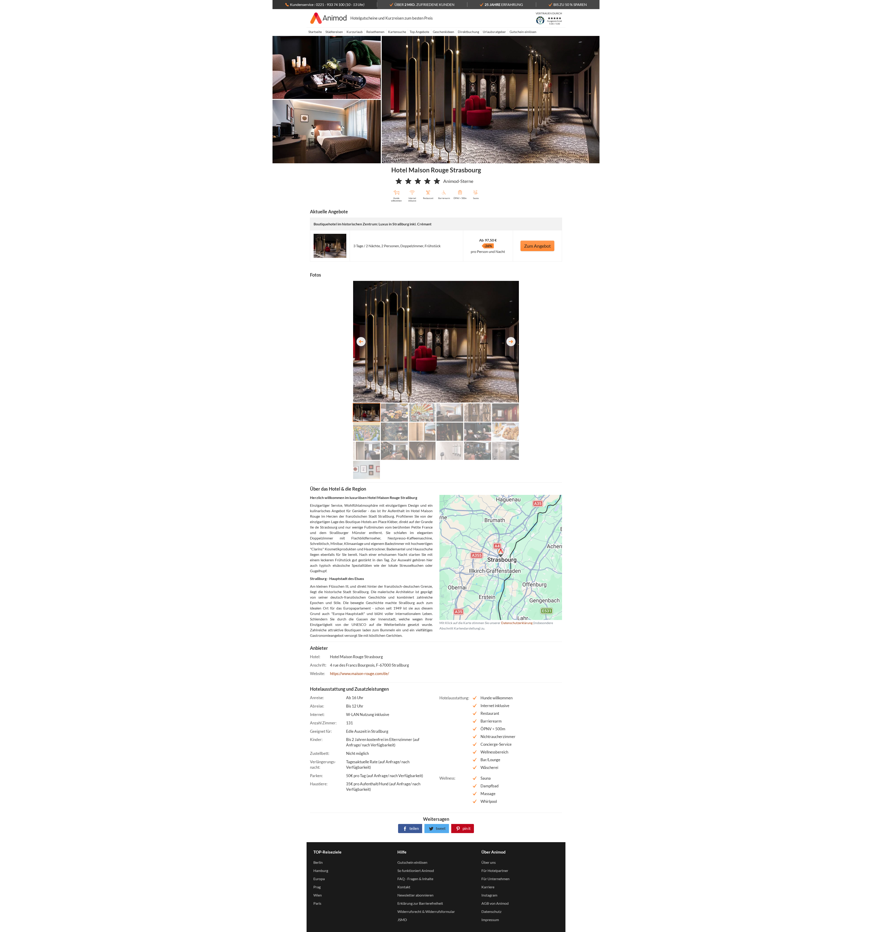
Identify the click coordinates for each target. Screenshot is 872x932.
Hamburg (320, 870)
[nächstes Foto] (510, 341)
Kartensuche (397, 32)
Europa (319, 879)
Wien (317, 895)
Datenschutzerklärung (493, 557)
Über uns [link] (488, 862)
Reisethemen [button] (375, 32)
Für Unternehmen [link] (495, 879)
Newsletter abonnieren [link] (415, 895)
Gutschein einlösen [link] (412, 862)
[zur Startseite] (328, 18)
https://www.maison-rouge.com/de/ (359, 673)
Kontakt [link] (403, 887)
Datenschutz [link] (491, 911)
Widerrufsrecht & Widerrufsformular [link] (426, 911)
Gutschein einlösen (523, 32)
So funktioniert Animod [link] (415, 870)
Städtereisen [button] (334, 32)
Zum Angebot (537, 246)
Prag (317, 887)
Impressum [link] (490, 919)
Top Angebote (419, 32)
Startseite (315, 32)
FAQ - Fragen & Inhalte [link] (415, 879)
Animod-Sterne (458, 181)
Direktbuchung (468, 32)
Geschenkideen (443, 32)
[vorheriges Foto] (361, 341)
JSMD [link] (402, 919)
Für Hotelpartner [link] (494, 870)
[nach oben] (867, 466)
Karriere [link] (487, 887)
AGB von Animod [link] (495, 903)
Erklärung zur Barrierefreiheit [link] (420, 903)
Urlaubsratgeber (494, 32)
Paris (317, 903)
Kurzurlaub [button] (355, 32)
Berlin (318, 862)
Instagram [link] (489, 895)
